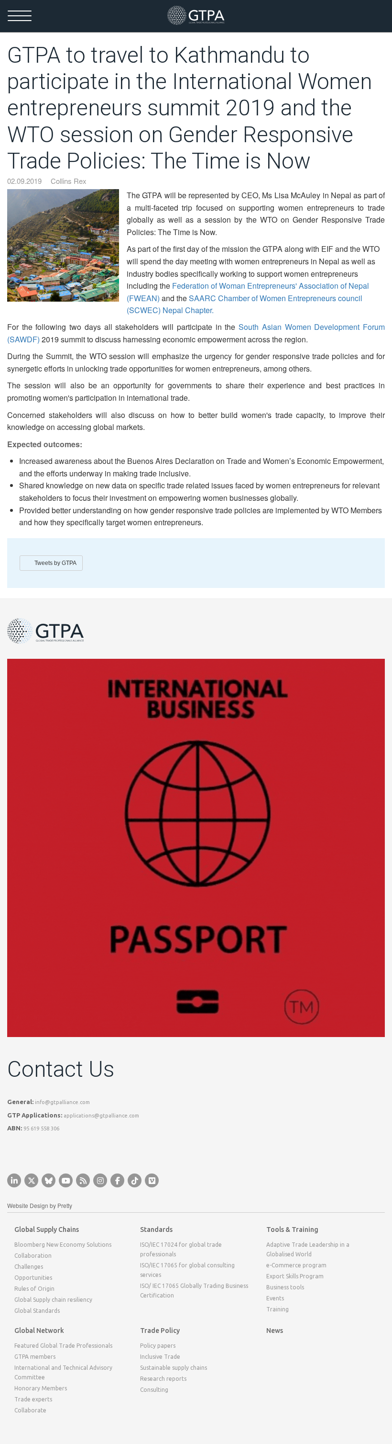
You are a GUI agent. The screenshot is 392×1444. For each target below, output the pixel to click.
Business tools (285, 1287)
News (274, 1330)
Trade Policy (160, 1330)
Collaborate (30, 1410)
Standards (156, 1229)
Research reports (163, 1379)
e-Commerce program (296, 1265)
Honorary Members (40, 1388)
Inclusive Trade (160, 1357)
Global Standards (37, 1311)
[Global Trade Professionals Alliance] (196, 15)
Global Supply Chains (46, 1229)
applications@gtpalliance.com (101, 1115)
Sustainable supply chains (173, 1368)
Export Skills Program (295, 1276)
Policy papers (157, 1345)
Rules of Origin (34, 1289)
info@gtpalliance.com (62, 1102)
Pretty (64, 1205)
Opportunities (33, 1278)
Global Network (39, 1330)
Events (275, 1298)
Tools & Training (292, 1229)
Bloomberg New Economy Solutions (62, 1244)
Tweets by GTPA (55, 563)
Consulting (154, 1390)
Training (277, 1309)
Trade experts (33, 1399)
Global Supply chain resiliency (53, 1300)
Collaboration (33, 1255)
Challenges (28, 1267)
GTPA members (34, 1357)
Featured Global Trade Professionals (63, 1345)
